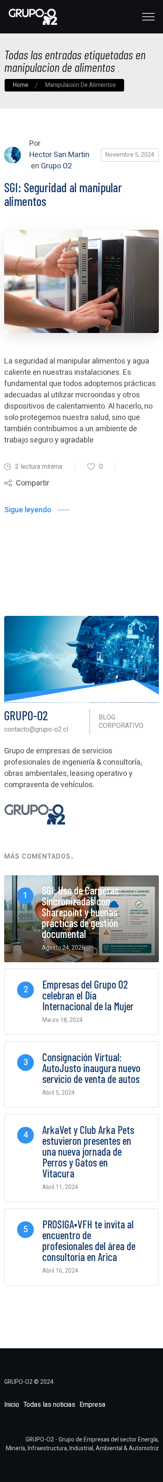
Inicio (11, 1405)
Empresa (92, 1405)
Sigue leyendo (27, 510)
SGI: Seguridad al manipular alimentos (63, 194)
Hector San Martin (59, 154)
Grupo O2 (56, 166)
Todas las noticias (49, 1405)
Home (20, 85)
